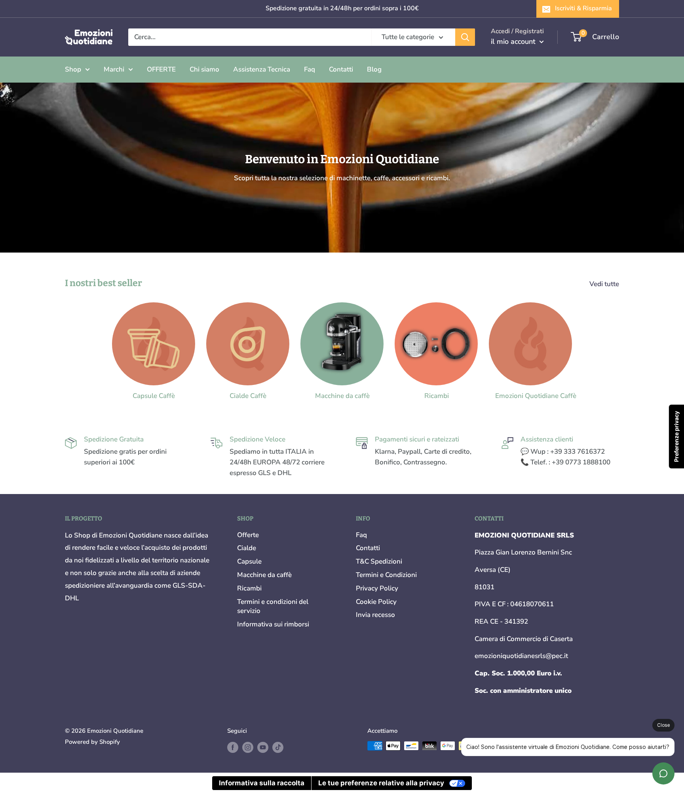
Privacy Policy (377, 588)
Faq (309, 69)
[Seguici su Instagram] (247, 747)
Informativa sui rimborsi (273, 624)
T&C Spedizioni (379, 561)
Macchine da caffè (264, 574)
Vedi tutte (605, 284)
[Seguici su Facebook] (232, 747)
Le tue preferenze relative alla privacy (381, 783)
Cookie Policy (376, 601)
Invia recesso (375, 614)
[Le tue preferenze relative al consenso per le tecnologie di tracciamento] (676, 436)
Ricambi (249, 588)
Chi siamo (204, 69)
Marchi (114, 69)
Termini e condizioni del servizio (272, 606)
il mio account (514, 41)
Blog (374, 69)
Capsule (249, 561)
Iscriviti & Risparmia (583, 8)
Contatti (341, 69)
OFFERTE (161, 69)
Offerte (248, 534)
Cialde (246, 548)
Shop (73, 69)
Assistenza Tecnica (261, 69)
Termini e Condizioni (386, 574)
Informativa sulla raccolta (261, 783)
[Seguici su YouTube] (262, 747)
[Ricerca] (465, 37)
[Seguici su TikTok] (277, 747)
